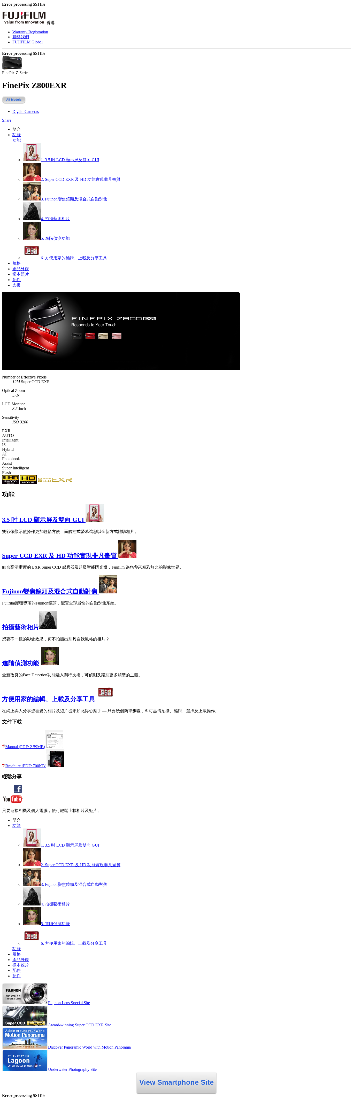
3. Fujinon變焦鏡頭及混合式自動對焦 (74, 199)
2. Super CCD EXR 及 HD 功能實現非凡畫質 (80, 179)
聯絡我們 (20, 37)
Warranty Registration (30, 32)
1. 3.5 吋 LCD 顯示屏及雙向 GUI (70, 160)
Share (6, 120)
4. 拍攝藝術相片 (55, 218)
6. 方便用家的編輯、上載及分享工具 (74, 258)
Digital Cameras (25, 111)
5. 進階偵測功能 (55, 238)
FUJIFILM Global (27, 42)
